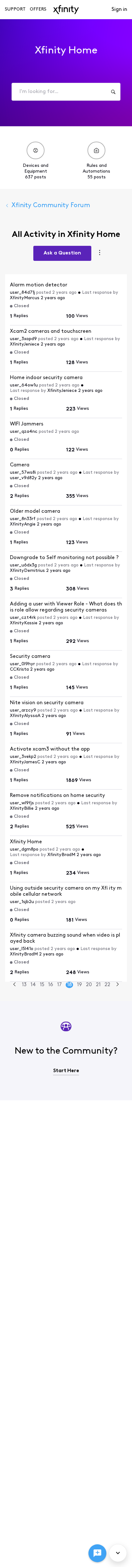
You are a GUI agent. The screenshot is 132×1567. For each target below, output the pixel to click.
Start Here (66, 1070)
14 (33, 984)
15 (42, 984)
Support (15, 9)
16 (50, 984)
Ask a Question (62, 253)
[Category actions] (99, 253)
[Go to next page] (118, 985)
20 (89, 984)
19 (79, 984)
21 (98, 984)
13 (24, 984)
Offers (38, 9)
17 (59, 984)
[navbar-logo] (66, 9)
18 (69, 984)
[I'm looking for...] (113, 92)
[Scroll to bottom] (118, 1553)
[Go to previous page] (14, 985)
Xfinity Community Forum (51, 205)
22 (107, 984)
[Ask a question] (97, 1553)
